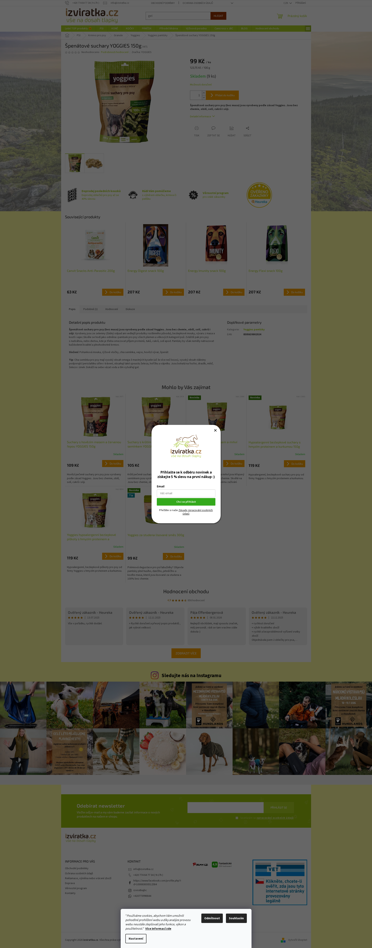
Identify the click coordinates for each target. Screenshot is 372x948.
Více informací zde (158, 928)
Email (160, 486)
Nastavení (136, 938)
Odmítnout (212, 918)
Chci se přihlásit (186, 501)
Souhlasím (236, 918)
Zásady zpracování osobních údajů (195, 511)
